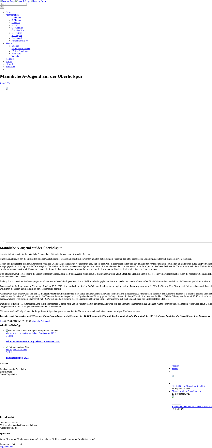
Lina (2, 321)
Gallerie (9, 336)
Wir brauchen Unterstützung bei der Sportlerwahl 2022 (31, 333)
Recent (175, 368)
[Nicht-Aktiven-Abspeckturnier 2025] (176, 383)
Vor (9, 83)
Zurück (3, 83)
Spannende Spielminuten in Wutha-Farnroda (192, 406)
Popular (175, 366)
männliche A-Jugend (40, 321)
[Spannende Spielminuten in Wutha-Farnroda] (176, 404)
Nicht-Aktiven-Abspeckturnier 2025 (188, 386)
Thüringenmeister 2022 (16, 349)
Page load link (6, 446)
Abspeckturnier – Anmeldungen (186, 391)
